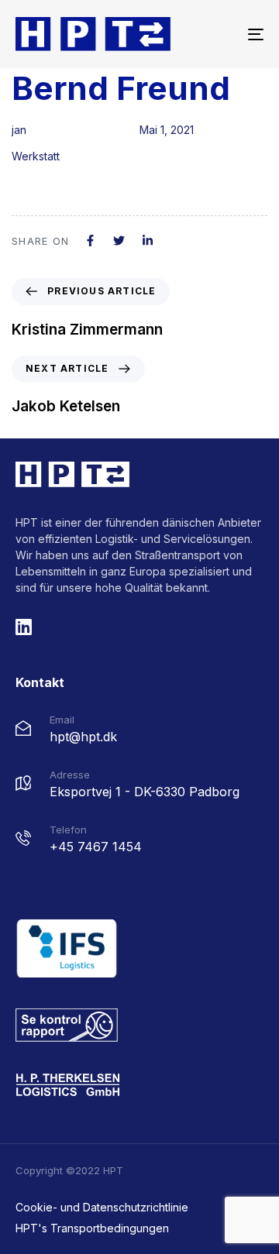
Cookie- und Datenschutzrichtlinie (102, 1207)
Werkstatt (36, 156)
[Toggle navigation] (222, 34)
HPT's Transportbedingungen (92, 1228)
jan (19, 129)
